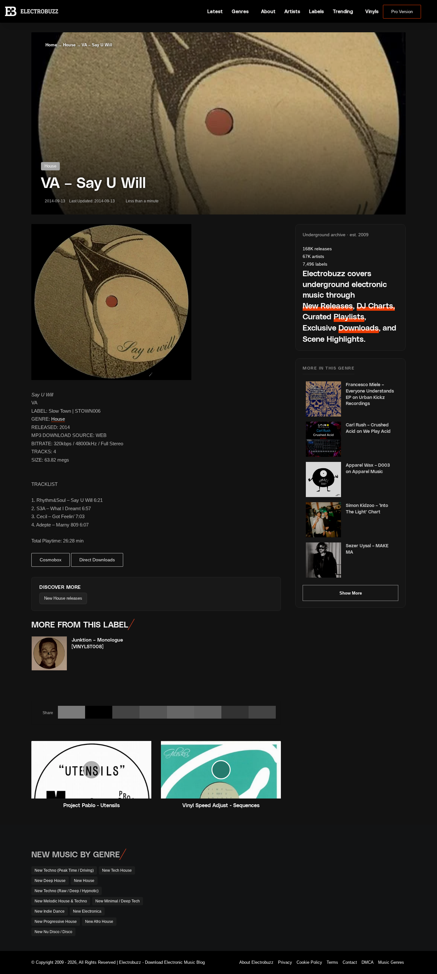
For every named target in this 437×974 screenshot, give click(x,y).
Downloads (358, 327)
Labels (316, 11)
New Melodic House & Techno (61, 901)
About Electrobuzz (256, 962)
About (268, 11)
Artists (292, 11)
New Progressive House (56, 921)
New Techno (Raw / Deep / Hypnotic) (67, 891)
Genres (240, 11)
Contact (350, 962)
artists (313, 256)
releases (317, 248)
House (69, 45)
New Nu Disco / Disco (53, 932)
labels (315, 264)
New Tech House (117, 870)
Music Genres (391, 962)
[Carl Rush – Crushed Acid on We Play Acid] (323, 439)
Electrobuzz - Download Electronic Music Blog (162, 962)
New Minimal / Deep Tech (117, 901)
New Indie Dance (50, 911)
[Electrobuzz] (31, 11)
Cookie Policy (309, 962)
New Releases (328, 305)
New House (84, 880)
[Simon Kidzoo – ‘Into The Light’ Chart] (323, 519)
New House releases (63, 598)
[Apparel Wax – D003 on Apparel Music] (323, 479)
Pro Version (402, 11)
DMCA (368, 962)
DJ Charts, (376, 305)
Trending (343, 11)
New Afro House (99, 921)
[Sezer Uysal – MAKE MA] (323, 560)
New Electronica (87, 911)
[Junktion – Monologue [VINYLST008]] (49, 653)
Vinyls (371, 11)
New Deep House (50, 880)
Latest (215, 11)
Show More (350, 593)
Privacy (285, 962)
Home (50, 45)
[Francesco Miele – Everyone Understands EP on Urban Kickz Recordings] (323, 399)
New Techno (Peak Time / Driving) (64, 870)
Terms (332, 962)
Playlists (349, 316)
